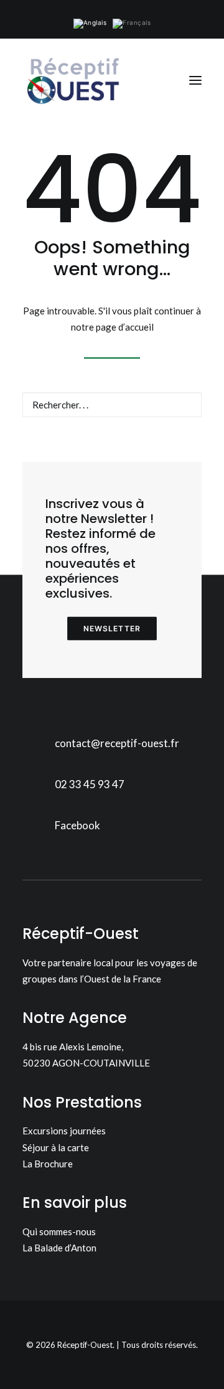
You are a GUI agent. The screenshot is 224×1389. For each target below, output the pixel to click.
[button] (195, 80)
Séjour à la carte (55, 1147)
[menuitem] (90, 23)
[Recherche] (112, 404)
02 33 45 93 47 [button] (89, 784)
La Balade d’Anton (59, 1247)
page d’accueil (125, 326)
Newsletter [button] (112, 628)
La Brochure (47, 1163)
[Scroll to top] (200, 1364)
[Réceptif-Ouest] (72, 80)
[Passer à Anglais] (90, 23)
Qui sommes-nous (59, 1231)
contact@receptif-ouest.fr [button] (117, 743)
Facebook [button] (77, 825)
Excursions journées (64, 1130)
